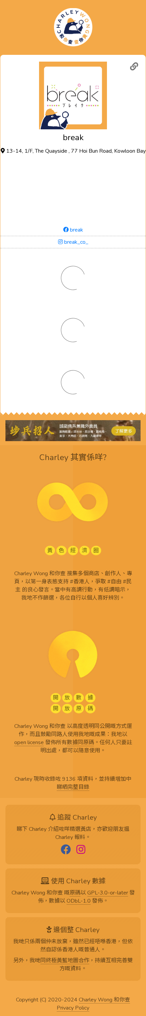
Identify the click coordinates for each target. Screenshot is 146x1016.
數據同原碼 (80, 742)
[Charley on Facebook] (66, 850)
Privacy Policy (73, 1008)
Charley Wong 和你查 (104, 1000)
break (76, 230)
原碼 (75, 893)
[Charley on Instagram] (80, 850)
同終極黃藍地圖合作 (64, 960)
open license (29, 742)
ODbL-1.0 (79, 901)
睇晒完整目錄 (73, 787)
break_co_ (75, 242)
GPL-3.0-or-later (107, 893)
